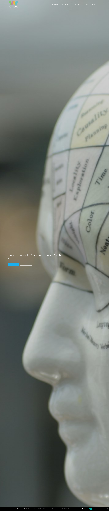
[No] (107, 509)
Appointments (26, 264)
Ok (91, 508)
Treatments (13, 264)
